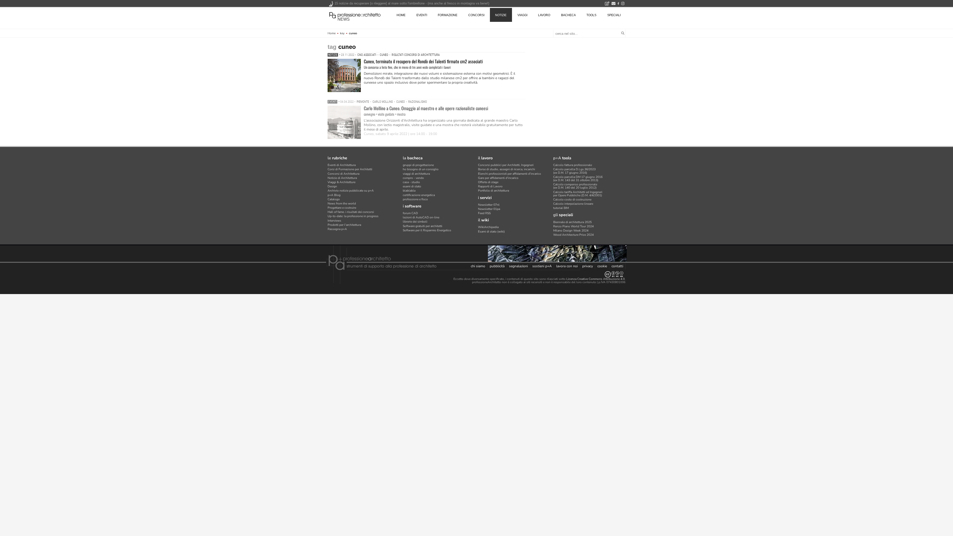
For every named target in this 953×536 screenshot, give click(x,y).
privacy (587, 266)
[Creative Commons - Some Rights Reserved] (476, 274)
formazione (447, 15)
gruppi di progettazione (418, 165)
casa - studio (411, 182)
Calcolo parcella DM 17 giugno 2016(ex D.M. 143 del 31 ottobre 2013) (578, 178)
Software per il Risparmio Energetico (427, 230)
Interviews (334, 221)
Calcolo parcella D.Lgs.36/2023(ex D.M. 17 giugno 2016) (574, 170)
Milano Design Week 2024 (570, 231)
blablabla (409, 191)
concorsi (476, 15)
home (401, 15)
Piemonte (363, 101)
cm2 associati (366, 55)
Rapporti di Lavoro (490, 186)
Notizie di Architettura (342, 178)
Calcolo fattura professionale (572, 165)
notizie (501, 15)
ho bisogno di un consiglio (421, 169)
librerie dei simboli (415, 222)
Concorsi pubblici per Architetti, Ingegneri (506, 165)
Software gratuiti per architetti (422, 226)
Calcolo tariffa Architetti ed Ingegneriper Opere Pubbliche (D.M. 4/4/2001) (577, 193)
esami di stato (412, 186)
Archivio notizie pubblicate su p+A (351, 191)
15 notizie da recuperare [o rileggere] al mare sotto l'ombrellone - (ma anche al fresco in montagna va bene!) (412, 3)
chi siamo (478, 266)
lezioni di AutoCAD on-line (421, 217)
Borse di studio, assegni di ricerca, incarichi (506, 169)
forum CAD (410, 213)
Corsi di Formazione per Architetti (350, 169)
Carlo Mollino (383, 101)
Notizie (333, 55)
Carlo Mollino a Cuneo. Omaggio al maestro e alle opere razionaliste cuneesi (426, 108)
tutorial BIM (561, 208)
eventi (421, 15)
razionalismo (417, 101)
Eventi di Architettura (342, 165)
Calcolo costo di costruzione (572, 199)
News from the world (342, 203)
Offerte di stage (488, 182)
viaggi (522, 15)
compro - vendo (413, 178)
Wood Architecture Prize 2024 (573, 235)
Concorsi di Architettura (343, 174)
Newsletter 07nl (489, 205)
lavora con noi (567, 266)
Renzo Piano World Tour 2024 (573, 226)
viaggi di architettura (416, 174)
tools (591, 15)
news (344, 19)
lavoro (544, 15)
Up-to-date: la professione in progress (353, 216)
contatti (617, 266)
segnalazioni (518, 266)
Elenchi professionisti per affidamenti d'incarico (509, 174)
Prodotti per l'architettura (344, 225)
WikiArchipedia (488, 227)
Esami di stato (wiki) (491, 232)
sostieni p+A (542, 266)
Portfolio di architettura (493, 191)
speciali (614, 15)
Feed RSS (484, 213)
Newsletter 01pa (489, 209)
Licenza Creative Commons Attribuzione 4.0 (595, 279)
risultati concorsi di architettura (416, 55)
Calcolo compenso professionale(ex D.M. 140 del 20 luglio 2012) (575, 186)
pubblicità (497, 266)
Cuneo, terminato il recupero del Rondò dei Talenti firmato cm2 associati (423, 61)
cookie (602, 266)
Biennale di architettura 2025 (572, 222)
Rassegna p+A (337, 229)
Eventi (332, 101)
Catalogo (334, 199)
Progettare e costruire (342, 208)
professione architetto (355, 14)
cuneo (384, 55)
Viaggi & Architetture (341, 182)
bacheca (568, 15)
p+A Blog (334, 195)
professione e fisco (415, 199)
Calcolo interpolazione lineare (573, 204)
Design (332, 186)
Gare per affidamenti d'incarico (498, 178)
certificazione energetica (419, 195)
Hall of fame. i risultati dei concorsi (351, 212)
